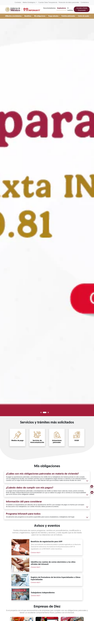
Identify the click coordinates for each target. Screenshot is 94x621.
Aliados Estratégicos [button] (29, 2)
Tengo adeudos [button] (53, 16)
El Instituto (70, 9)
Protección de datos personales (69, 2)
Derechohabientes (49, 8)
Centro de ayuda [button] (83, 16)
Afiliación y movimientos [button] (13, 16)
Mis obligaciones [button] (40, 16)
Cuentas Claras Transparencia (47, 2)
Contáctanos (85, 2)
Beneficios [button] (27, 16)
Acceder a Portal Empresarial (81, 9)
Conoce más (35, 552)
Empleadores (61, 8)
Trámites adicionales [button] (68, 16)
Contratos (18, 2)
